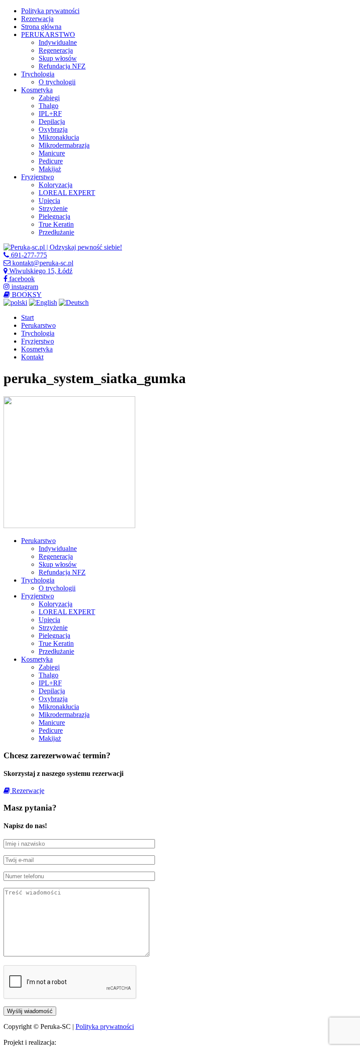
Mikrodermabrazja (64, 145)
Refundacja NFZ (62, 66)
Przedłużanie (56, 232)
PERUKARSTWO (48, 34)
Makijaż (50, 169)
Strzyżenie (53, 208)
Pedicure (51, 161)
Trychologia (37, 74)
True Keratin (56, 224)
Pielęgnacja (54, 216)
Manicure (52, 153)
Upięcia (49, 200)
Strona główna (41, 26)
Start (27, 317)
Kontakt (32, 357)
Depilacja (52, 121)
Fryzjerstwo (37, 177)
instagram (24, 286)
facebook (21, 278)
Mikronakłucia (59, 137)
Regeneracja (56, 50)
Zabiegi (49, 97)
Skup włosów (58, 58)
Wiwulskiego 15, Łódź (39, 271)
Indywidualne (58, 42)
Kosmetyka (37, 90)
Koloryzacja (55, 184)
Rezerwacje (27, 790)
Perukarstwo (38, 325)
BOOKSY (26, 294)
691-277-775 (28, 255)
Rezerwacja (37, 18)
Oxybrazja (53, 129)
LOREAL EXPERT (67, 192)
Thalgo (48, 105)
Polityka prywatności (50, 10)
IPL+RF (50, 113)
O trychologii (57, 82)
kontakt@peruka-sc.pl (42, 263)
